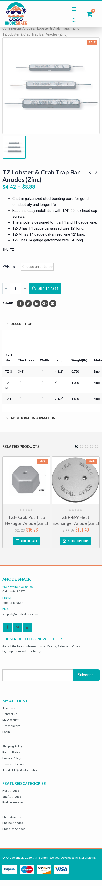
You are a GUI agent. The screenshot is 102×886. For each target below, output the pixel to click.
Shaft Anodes (11, 796)
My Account (10, 720)
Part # (9, 266)
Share (7, 303)
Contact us (9, 714)
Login (6, 732)
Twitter (28, 303)
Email (52, 303)
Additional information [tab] (33, 418)
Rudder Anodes (12, 802)
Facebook (20, 303)
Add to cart (48, 288)
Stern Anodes (11, 817)
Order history (11, 726)
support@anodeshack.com (20, 614)
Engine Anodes (12, 823)
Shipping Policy (12, 746)
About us (8, 708)
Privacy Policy (11, 758)
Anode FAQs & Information (20, 770)
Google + (44, 303)
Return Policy (11, 752)
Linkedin (27, 627)
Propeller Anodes (13, 829)
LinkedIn (36, 303)
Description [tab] (22, 324)
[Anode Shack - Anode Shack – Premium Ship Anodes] (16, 14)
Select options (78, 541)
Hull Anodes (10, 790)
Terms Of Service (13, 764)
